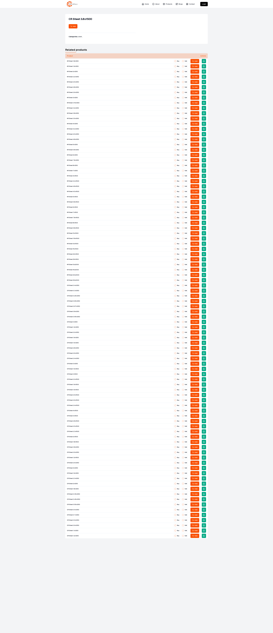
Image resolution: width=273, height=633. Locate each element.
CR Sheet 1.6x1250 (73, 473)
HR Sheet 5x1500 (72, 196)
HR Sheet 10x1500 (72, 233)
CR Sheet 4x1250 (72, 468)
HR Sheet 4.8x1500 (73, 186)
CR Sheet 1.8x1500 (73, 442)
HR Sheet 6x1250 (72, 155)
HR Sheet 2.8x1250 (73, 87)
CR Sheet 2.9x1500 (73, 395)
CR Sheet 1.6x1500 (73, 389)
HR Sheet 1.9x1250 (73, 66)
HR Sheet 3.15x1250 (73, 103)
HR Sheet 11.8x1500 (73, 238)
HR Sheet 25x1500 (73, 259)
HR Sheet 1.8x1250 (73, 61)
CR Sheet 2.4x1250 (73, 358)
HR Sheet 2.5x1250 (73, 82)
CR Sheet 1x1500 (72, 374)
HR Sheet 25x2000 (73, 280)
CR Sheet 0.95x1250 (73, 316)
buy (178, 61)
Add (74, 26)
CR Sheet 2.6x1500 (73, 400)
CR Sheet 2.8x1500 (73, 421)
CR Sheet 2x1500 (72, 436)
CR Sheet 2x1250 (72, 483)
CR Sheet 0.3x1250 (73, 290)
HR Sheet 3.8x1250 (73, 113)
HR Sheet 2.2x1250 (73, 77)
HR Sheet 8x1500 (72, 223)
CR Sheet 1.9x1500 (73, 384)
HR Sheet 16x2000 (73, 270)
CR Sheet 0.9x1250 (73, 520)
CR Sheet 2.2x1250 (73, 332)
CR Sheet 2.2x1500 (73, 379)
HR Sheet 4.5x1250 (73, 134)
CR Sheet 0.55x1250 (73, 504)
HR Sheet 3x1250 (72, 97)
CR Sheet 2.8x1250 (73, 348)
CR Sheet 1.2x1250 (73, 536)
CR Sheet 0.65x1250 (73, 301)
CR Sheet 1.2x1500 (73, 457)
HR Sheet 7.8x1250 (73, 160)
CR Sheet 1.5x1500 (73, 369)
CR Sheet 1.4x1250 (73, 327)
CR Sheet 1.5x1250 (73, 343)
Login (204, 4)
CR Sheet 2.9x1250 (73, 452)
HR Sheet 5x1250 (72, 144)
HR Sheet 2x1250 (72, 71)
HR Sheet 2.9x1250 (73, 92)
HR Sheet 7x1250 (72, 170)
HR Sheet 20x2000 (73, 275)
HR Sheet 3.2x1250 (73, 108)
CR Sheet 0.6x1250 (73, 525)
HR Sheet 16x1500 (72, 249)
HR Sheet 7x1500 (72, 212)
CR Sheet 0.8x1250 (73, 311)
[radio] (175, 61)
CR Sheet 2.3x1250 (73, 478)
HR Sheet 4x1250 (72, 123)
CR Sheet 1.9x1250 (73, 337)
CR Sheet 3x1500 (72, 416)
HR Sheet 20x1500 (73, 254)
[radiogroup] (181, 61)
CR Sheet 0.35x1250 (73, 494)
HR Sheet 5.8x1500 (73, 202)
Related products (76, 49)
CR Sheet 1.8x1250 (73, 489)
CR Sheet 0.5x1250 (73, 509)
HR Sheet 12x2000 (73, 264)
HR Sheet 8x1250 (72, 165)
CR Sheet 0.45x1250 (73, 499)
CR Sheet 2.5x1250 (73, 463)
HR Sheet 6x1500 (72, 207)
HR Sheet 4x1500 (72, 176)
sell (186, 61)
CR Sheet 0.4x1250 (73, 285)
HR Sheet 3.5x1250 (73, 118)
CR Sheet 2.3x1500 (73, 431)
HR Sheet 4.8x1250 (73, 139)
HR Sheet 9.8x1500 (73, 228)
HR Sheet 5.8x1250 (73, 150)
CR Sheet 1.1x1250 (72, 530)
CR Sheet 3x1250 (72, 363)
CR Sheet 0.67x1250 (73, 306)
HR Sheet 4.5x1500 (73, 191)
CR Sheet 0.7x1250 (73, 515)
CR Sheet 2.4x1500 (73, 405)
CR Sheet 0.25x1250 (73, 296)
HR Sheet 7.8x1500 (73, 217)
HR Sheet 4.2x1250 (73, 129)
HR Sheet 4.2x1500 (73, 181)
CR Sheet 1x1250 (72, 322)
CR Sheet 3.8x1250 (73, 447)
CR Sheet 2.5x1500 (73, 426)
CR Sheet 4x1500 (72, 410)
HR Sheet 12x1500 (72, 243)
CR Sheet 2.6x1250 (73, 353)
